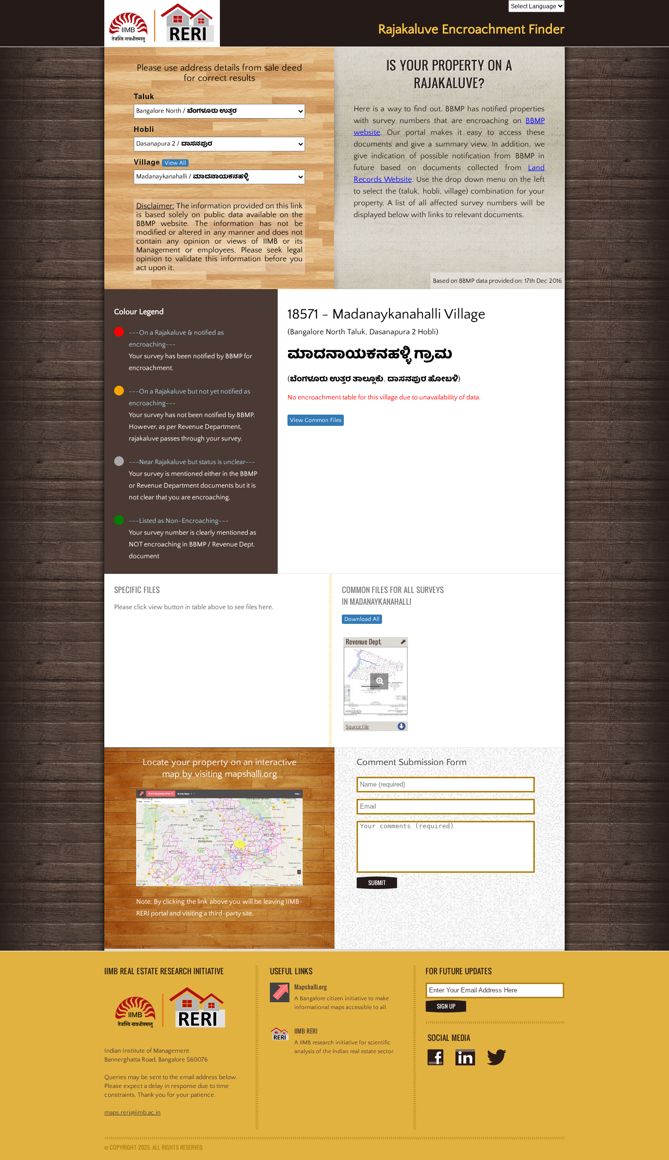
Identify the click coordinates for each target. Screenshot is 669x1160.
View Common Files (315, 420)
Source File (357, 727)
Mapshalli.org (310, 987)
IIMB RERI (305, 1031)
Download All (362, 619)
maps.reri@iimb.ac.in (132, 1112)
